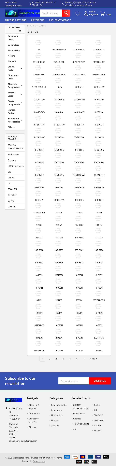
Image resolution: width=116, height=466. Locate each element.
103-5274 (99, 250)
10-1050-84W (39, 112)
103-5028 (39, 250)
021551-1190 (59, 62)
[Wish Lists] (78, 13)
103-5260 (59, 250)
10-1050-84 (99, 99)
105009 (39, 275)
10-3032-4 (99, 149)
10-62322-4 (39, 187)
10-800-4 (59, 187)
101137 (39, 225)
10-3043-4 (79, 162)
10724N (99, 312)
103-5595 (59, 262)
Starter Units (11, 94)
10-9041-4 (79, 199)
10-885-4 (39, 199)
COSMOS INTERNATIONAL (15, 147)
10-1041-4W (99, 87)
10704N (39, 287)
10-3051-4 (39, 174)
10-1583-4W (39, 124)
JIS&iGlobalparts (15, 166)
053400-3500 (99, 74)
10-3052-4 (59, 174)
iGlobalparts (13, 154)
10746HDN (99, 337)
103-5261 (79, 250)
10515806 (59, 275)
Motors (11, 55)
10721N (79, 312)
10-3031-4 (79, 149)
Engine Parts (11, 68)
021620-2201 (79, 62)
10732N (79, 325)
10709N (99, 287)
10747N (59, 350)
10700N (79, 275)
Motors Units (14, 50)
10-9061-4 (99, 199)
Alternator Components (14, 85)
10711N (79, 300)
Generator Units (13, 38)
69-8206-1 (12, 195)
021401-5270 (99, 49)
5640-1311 (12, 189)
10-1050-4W (79, 99)
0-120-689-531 (59, 49)
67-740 (11, 200)
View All (11, 206)
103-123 (39, 237)
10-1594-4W (59, 124)
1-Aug (59, 87)
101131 (99, 212)
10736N (39, 337)
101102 (79, 212)
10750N (79, 350)
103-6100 (79, 262)
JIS (9, 171)
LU (9, 183)
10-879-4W (99, 187)
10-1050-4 (59, 99)
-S (39, 49)
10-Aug (59, 212)
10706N (79, 287)
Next (92, 358)
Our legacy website (60, 20)
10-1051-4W (79, 112)
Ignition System (11, 111)
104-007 (99, 262)
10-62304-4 (99, 174)
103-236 (59, 237)
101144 (59, 225)
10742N (79, 337)
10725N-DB (39, 325)
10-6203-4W (79, 174)
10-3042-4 (59, 162)
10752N (99, 350)
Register (93, 14)
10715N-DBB (99, 300)
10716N (39, 312)
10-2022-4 (79, 137)
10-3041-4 (39, 162)
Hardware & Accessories (14, 120)
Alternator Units (13, 77)
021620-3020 (99, 62)
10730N (59, 325)
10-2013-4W (39, 137)
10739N (59, 337)
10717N (59, 312)
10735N (99, 325)
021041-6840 (79, 49)
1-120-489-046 (39, 87)
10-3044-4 (99, 162)
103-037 (79, 225)
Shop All (12, 61)
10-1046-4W (39, 99)
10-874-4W (79, 187)
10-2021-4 (59, 137)
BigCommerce (48, 457)
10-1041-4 (79, 87)
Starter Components (14, 103)
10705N (59, 287)
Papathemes (39, 461)
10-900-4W (59, 199)
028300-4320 (59, 74)
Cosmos (12, 160)
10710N (39, 300)
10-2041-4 (99, 137)
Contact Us (37, 20)
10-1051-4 (59, 112)
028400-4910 (79, 74)
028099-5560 (39, 74)
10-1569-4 (99, 112)
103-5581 (39, 262)
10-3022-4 (59, 149)
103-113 (99, 225)
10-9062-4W (39, 212)
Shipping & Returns (15, 20)
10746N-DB (39, 350)
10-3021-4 (39, 149)
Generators (13, 45)
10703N (99, 275)
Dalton (11, 177)
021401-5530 (39, 62)
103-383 (99, 237)
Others (11, 127)
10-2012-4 (99, 124)
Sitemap (33, 427)
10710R (59, 300)
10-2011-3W (79, 124)
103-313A (79, 237)
